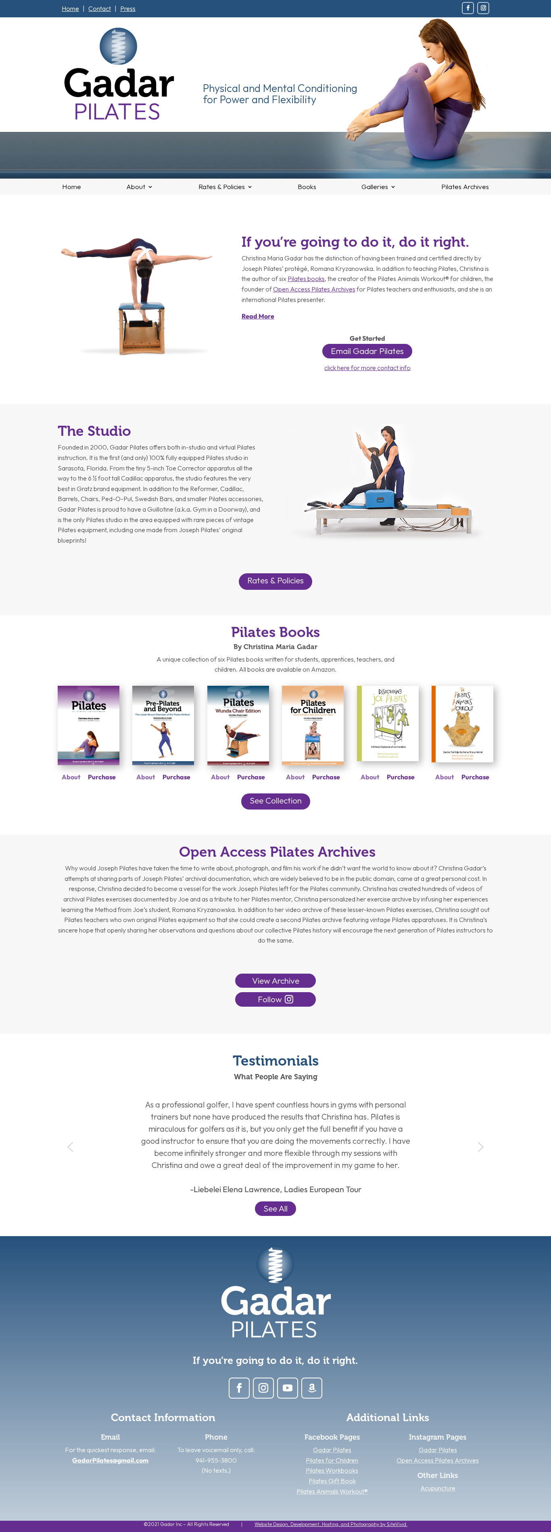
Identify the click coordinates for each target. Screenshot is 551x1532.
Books (307, 187)
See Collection (276, 800)
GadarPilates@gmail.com (110, 1460)
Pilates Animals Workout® (332, 1491)
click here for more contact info (367, 368)
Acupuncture (437, 1488)
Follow (270, 999)
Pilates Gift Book (332, 1481)
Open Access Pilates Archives (314, 289)
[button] (70, 1147)
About (135, 187)
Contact (99, 8)
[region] (275, 1146)
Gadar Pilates (332, 1450)
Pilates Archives (465, 187)
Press (128, 8)
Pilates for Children (332, 1460)
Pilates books (306, 279)
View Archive (275, 980)
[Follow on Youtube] (287, 1388)
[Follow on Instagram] (483, 8)
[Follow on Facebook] (468, 8)
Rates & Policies (221, 187)
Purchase (102, 777)
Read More (258, 316)
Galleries (374, 187)
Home (70, 8)
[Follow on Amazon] (311, 1388)
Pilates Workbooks (332, 1470)
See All (275, 1208)
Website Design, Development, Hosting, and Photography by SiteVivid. (331, 1524)
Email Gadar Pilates (367, 351)
